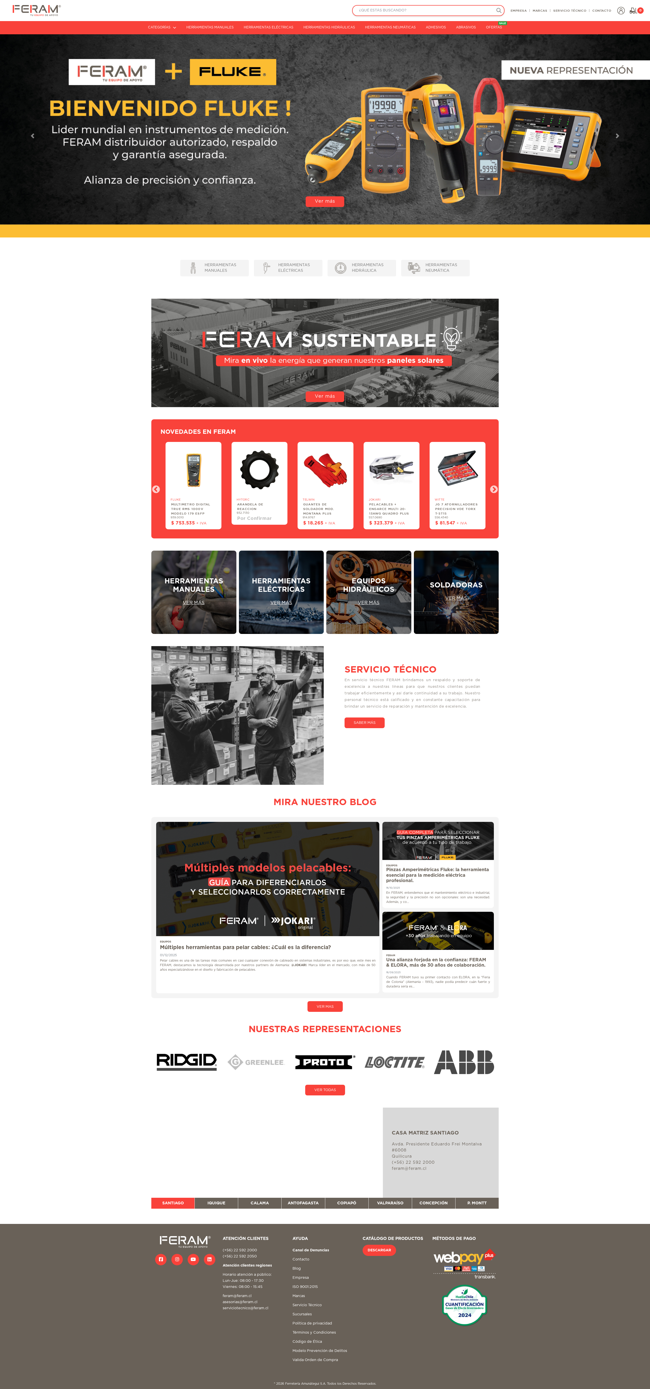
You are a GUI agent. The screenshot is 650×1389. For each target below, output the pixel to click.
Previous (154, 487)
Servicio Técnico (307, 1305)
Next (492, 487)
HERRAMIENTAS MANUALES (210, 27)
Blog (296, 1268)
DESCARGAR (379, 1250)
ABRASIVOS (466, 27)
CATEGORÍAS (159, 27)
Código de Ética (307, 1342)
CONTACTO (601, 10)
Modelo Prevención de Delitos (319, 1351)
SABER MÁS (365, 723)
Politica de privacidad (312, 1323)
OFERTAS (496, 25)
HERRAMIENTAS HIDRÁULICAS (329, 27)
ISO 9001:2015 (305, 1287)
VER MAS (325, 1007)
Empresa (300, 1278)
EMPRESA (519, 10)
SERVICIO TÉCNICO (569, 10)
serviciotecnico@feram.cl (245, 1308)
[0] (633, 11)
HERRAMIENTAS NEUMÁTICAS (390, 27)
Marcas (298, 1296)
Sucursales (302, 1314)
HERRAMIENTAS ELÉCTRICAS (268, 27)
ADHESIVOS (436, 27)
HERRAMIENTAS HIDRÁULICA (368, 268)
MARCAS (540, 10)
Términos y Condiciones (314, 1332)
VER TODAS (325, 1090)
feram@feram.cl (237, 1296)
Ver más (325, 225)
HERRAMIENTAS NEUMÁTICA (441, 268)
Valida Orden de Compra (315, 1360)
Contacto (300, 1259)
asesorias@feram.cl (240, 1302)
